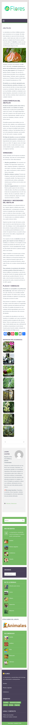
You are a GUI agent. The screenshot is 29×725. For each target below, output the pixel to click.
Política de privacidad (8, 715)
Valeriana (11, 661)
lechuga (11, 705)
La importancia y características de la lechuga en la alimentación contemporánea (17, 534)
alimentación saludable (15, 702)
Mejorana (11, 610)
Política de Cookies (7, 716)
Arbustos (8, 503)
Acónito (11, 637)
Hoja (10, 649)
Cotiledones (12, 553)
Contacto (15, 716)
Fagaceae (17, 705)
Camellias (6, 702)
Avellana (11, 643)
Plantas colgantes (13, 546)
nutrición (6, 705)
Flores (7, 673)
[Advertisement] (14, 17)
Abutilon (11, 540)
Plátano (11, 598)
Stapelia (11, 559)
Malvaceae (14, 503)
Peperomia (12, 604)
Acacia (11, 592)
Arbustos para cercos (14, 586)
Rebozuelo (12, 655)
